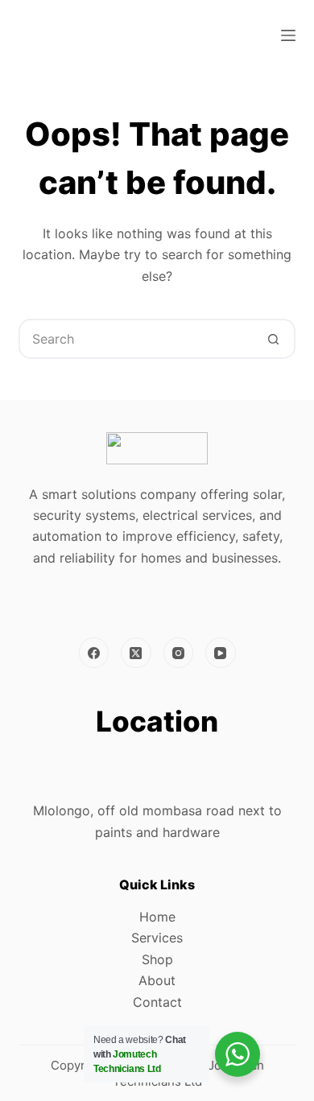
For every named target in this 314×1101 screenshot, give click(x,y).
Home (157, 917)
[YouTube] (220, 652)
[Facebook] (94, 652)
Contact (157, 1002)
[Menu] (288, 35)
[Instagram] (178, 652)
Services (157, 938)
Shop (157, 959)
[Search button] (274, 339)
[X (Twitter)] (136, 652)
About (157, 980)
